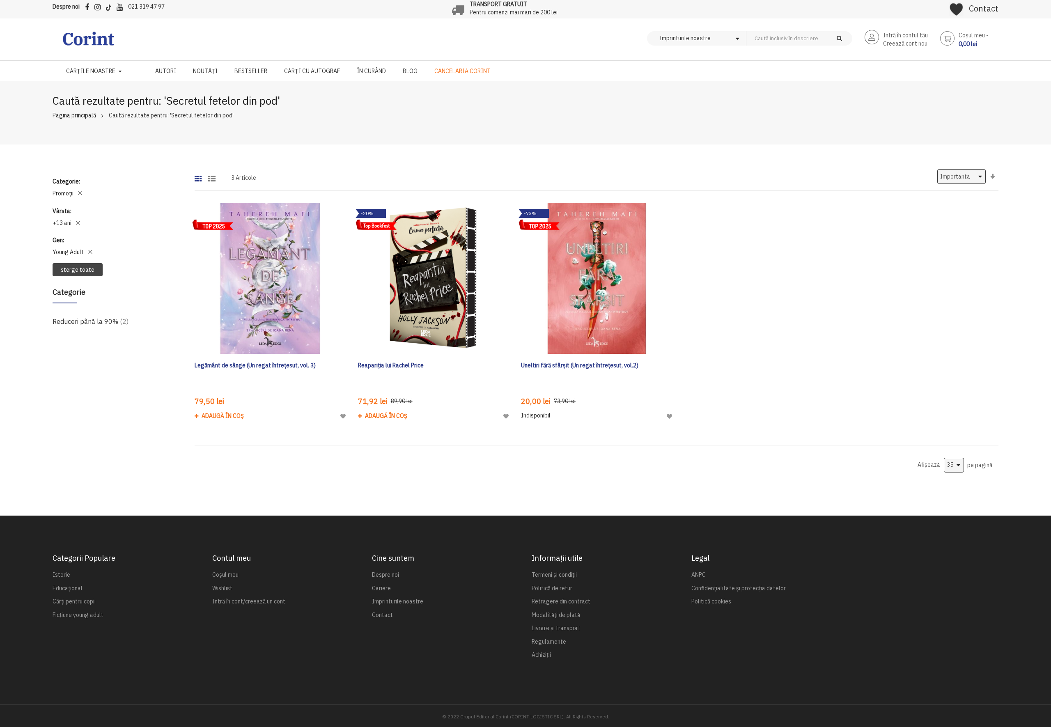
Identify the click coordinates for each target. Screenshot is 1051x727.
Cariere (381, 588)
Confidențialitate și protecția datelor (738, 588)
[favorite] (956, 6)
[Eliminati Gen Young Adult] (90, 252)
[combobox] (813, 38)
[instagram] (99, 6)
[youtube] (122, 6)
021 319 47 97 (146, 6)
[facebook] (89, 6)
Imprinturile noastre (397, 601)
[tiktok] (110, 6)
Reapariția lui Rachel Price (391, 365)
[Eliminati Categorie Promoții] (80, 193)
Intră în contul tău (905, 35)
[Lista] (212, 176)
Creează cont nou (905, 43)
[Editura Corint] (88, 42)
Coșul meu (225, 574)
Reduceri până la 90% (91, 321)
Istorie (61, 574)
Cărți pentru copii (74, 601)
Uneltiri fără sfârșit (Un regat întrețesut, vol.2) (579, 365)
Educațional (68, 588)
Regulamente (549, 641)
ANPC (698, 574)
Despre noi (66, 6)
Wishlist (222, 588)
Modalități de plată (556, 615)
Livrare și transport (556, 628)
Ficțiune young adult (78, 615)
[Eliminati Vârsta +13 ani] (78, 223)
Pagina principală (74, 115)
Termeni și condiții (554, 574)
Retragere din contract (561, 601)
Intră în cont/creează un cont (248, 601)
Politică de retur (552, 588)
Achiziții (541, 654)
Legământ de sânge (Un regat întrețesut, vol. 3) (255, 365)
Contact (983, 8)
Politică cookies (711, 601)
